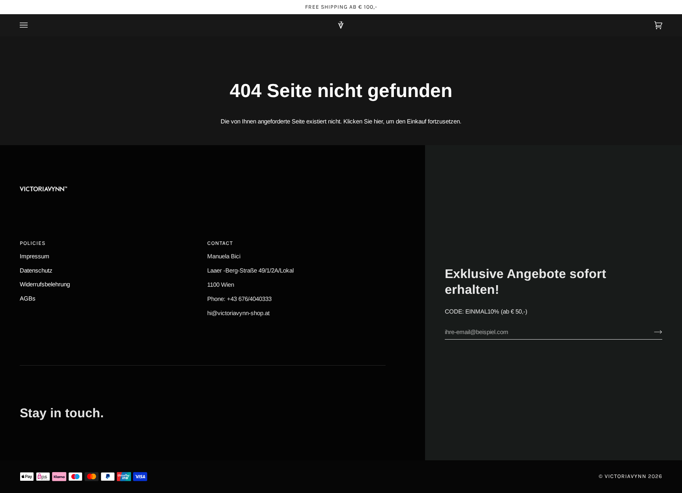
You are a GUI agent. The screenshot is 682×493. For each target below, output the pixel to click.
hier (378, 121)
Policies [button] (33, 243)
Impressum (34, 256)
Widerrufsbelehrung (45, 284)
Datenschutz (36, 270)
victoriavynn (625, 476)
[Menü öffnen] (31, 25)
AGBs (28, 298)
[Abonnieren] (651, 331)
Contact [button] (220, 243)
